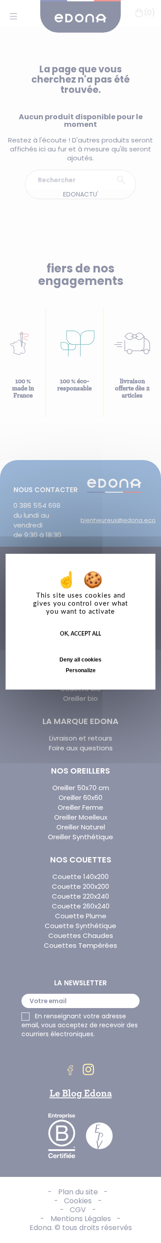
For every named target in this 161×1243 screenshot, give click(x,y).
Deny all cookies (80, 660)
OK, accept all (80, 633)
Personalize (81, 670)
